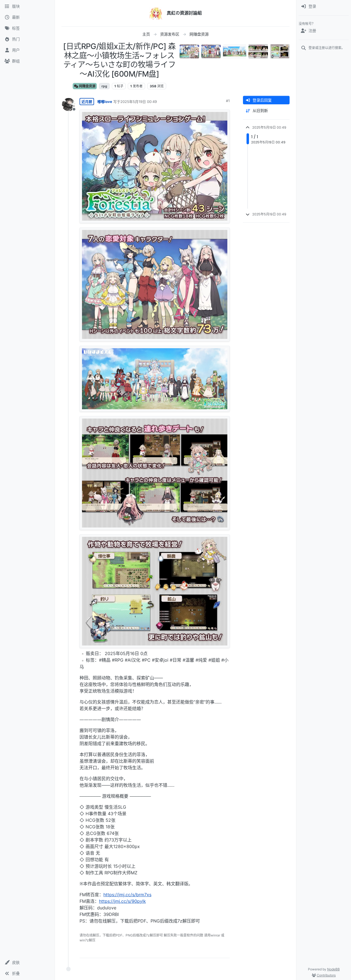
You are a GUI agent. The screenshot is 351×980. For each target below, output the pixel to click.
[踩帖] (214, 951)
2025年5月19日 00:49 (138, 101)
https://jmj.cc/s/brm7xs (127, 894)
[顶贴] (195, 951)
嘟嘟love (104, 101)
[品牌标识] (155, 13)
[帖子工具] (225, 951)
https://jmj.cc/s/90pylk (122, 901)
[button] (27, 962)
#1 (228, 101)
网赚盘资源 (86, 86)
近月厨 (86, 101)
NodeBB (333, 969)
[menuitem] (324, 6)
